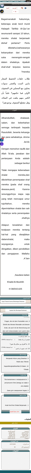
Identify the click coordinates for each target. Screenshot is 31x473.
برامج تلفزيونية (25, 434)
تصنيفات (27, 438)
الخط (7, 8)
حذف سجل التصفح (14, 411)
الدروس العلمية (11, 438)
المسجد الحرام (11, 431)
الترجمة (14, 8)
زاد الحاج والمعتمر (24, 436)
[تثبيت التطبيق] (1, 144)
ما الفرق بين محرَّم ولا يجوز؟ (18, 337)
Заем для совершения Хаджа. (17, 385)
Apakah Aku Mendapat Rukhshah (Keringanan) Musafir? (18, 311)
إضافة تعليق (15, 423)
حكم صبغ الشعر (22, 389)
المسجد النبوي (25, 432)
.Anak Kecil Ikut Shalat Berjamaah (16, 399)
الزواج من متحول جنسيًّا (20, 349)
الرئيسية (27, 431)
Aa (15, 11)
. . (1, 471)
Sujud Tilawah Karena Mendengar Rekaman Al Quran (13, 303)
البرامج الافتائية (11, 436)
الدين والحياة (12, 435)
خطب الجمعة (25, 435)
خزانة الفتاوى (12, 432)
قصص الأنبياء (12, 434)
